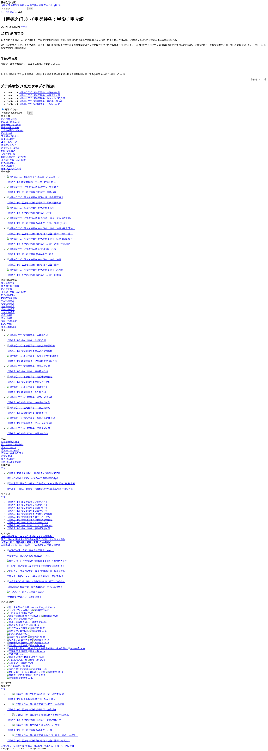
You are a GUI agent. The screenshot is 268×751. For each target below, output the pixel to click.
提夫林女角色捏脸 (10, 286)
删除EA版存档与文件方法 (14, 157)
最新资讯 (15, 5)
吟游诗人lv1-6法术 (10, 148)
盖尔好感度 (6, 318)
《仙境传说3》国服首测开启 (46, 545)
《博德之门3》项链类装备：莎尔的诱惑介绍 (28, 528)
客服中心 (59, 746)
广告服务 (27, 746)
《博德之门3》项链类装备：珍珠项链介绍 (27, 522)
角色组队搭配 (8, 163)
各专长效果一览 (9, 142)
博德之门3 (12, 11)
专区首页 (5, 5)
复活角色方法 (8, 283)
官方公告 (48, 5)
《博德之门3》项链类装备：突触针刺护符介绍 (29, 519)
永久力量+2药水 (9, 119)
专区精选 (57, 5)
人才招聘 (17, 746)
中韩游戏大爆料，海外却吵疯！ (16, 545)
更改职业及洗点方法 (11, 168)
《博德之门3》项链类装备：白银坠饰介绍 (39, 104)
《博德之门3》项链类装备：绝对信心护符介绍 (42, 98)
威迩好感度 (6, 315)
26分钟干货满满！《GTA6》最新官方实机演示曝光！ (27, 536)
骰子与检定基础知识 (11, 124)
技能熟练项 (6, 133)
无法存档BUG (8, 154)
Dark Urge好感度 (9, 298)
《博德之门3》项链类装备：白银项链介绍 (39, 95)
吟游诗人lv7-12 (8, 145)
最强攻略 (24, 5)
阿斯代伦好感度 (9, 321)
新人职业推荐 (8, 166)
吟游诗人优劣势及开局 (12, 453)
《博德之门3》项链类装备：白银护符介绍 (39, 92)
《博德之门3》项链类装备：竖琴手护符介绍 (41, 101)
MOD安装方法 (8, 151)
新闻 (15, 109)
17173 (4, 11)
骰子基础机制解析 (10, 127)
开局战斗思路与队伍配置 (13, 160)
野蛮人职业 (6, 456)
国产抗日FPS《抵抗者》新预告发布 (18, 539)
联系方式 (48, 746)
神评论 (23, 27)
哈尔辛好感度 (8, 306)
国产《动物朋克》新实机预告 (50, 539)
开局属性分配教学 (10, 136)
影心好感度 (6, 289)
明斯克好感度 (8, 301)
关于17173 (6, 746)
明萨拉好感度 (8, 309)
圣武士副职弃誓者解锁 (12, 444)
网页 (7, 109)
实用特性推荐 (8, 139)
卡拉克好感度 (8, 312)
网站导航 (69, 746)
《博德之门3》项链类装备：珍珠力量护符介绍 (29, 525)
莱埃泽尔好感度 (9, 327)
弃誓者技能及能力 (10, 441)
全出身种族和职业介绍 (12, 130)
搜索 (30, 9)
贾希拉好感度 (8, 303)
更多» (4, 468)
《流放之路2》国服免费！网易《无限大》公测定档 (26, 542)
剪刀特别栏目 (36, 5)
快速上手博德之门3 (10, 121)
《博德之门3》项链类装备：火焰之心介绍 (27, 502)
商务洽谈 (38, 746)
